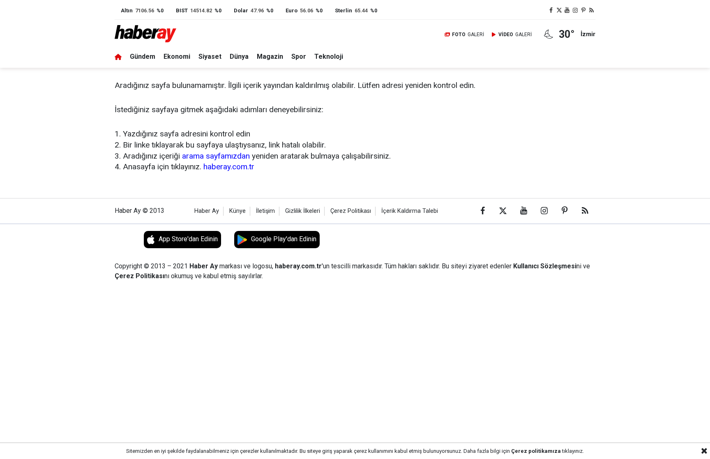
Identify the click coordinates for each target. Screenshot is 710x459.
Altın (127, 10)
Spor (298, 56)
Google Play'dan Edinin (283, 239)
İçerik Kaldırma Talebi (409, 211)
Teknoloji (328, 56)
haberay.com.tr (228, 166)
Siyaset (209, 56)
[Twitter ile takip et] (559, 10)
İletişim (265, 211)
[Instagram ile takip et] (575, 10)
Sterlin (343, 10)
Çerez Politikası (350, 211)
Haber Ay (206, 211)
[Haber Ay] (151, 34)
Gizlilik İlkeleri (302, 211)
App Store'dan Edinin (188, 239)
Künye (237, 211)
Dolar (241, 10)
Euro (291, 10)
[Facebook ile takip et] (551, 10)
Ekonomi (177, 56)
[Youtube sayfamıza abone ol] (567, 10)
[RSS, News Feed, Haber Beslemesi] (591, 10)
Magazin (270, 56)
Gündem (142, 56)
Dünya (239, 56)
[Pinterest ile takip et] (583, 10)
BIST (182, 10)
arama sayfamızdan (216, 156)
